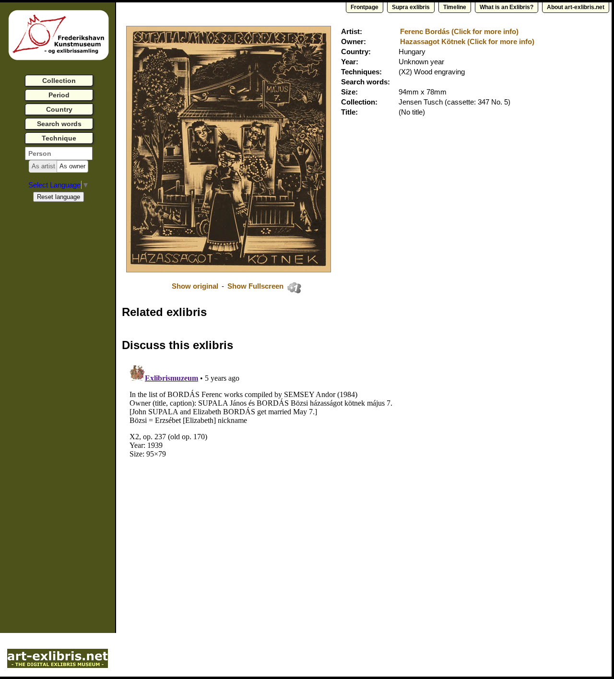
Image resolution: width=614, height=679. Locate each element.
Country (59, 109)
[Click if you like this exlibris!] (294, 287)
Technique (59, 138)
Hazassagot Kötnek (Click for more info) (467, 41)
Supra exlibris (411, 7)
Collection (59, 80)
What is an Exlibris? (506, 7)
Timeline (454, 7)
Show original (195, 286)
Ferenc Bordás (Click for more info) (459, 31)
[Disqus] (269, 481)
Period (59, 95)
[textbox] (59, 153)
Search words (59, 124)
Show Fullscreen (256, 286)
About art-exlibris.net (575, 7)
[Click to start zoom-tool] (228, 270)
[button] (43, 166)
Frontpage (364, 7)
